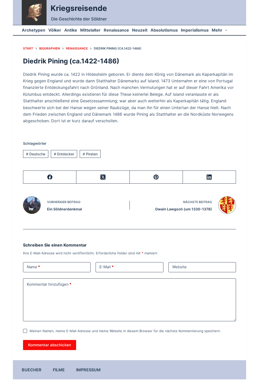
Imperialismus (195, 30)
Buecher (31, 370)
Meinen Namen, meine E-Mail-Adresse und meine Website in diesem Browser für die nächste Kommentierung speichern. (125, 331)
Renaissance (116, 30)
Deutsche (35, 154)
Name (33, 266)
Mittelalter (90, 30)
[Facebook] (49, 177)
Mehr (217, 30)
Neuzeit (139, 30)
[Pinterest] (156, 177)
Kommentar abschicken (49, 344)
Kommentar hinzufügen (49, 284)
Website (179, 266)
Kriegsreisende (79, 8)
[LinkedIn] (209, 177)
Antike (70, 30)
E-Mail (106, 266)
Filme (59, 370)
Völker (54, 30)
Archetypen (33, 30)
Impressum (88, 370)
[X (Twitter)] (103, 177)
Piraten (90, 154)
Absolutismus (164, 30)
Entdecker (64, 154)
